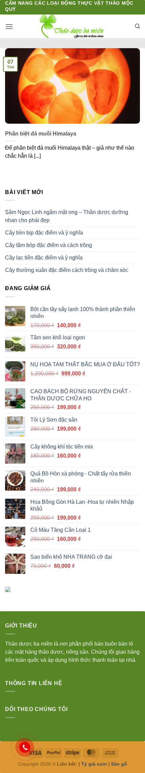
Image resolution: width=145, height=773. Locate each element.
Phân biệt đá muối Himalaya (40, 133)
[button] (9, 26)
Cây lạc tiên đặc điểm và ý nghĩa (44, 257)
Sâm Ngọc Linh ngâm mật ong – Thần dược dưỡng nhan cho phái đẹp (66, 216)
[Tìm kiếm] (137, 26)
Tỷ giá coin (94, 764)
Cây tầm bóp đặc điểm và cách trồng (48, 245)
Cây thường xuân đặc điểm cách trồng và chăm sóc (66, 270)
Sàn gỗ (119, 764)
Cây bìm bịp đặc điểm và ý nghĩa (44, 233)
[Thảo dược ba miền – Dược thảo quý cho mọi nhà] (72, 26)
